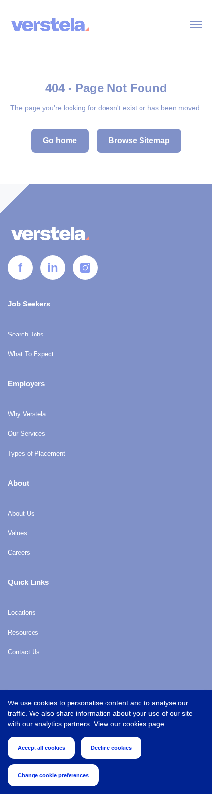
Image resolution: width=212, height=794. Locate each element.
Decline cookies (111, 748)
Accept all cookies (41, 748)
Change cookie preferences (53, 775)
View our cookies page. (130, 724)
